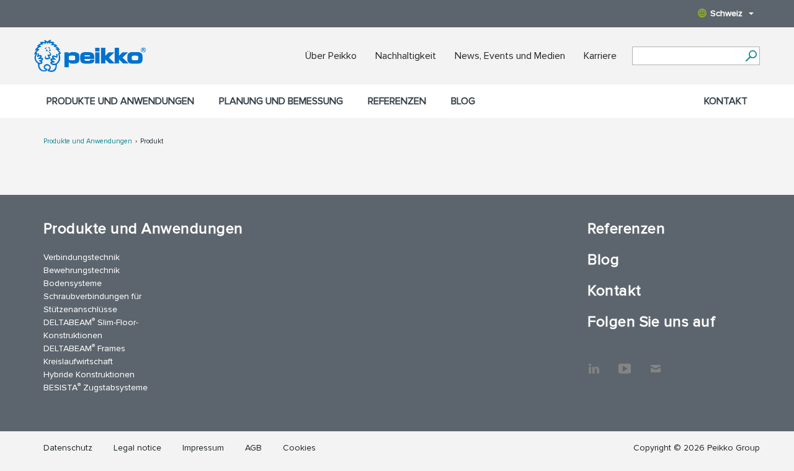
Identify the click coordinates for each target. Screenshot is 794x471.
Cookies (299, 447)
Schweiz (726, 13)
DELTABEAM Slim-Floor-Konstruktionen (90, 328)
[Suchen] (751, 56)
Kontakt (725, 101)
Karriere (600, 56)
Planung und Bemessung (281, 101)
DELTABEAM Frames (84, 348)
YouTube (624, 362)
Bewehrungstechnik (81, 270)
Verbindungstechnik (81, 257)
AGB (253, 447)
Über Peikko (331, 56)
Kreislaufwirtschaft (78, 361)
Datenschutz (67, 447)
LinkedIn (593, 362)
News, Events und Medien (510, 56)
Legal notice (137, 447)
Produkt (151, 141)
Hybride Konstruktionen (89, 374)
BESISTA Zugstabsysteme (95, 387)
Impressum (203, 447)
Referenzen (397, 101)
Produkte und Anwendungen (120, 101)
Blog (463, 101)
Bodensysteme (72, 283)
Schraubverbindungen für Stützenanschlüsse (92, 303)
